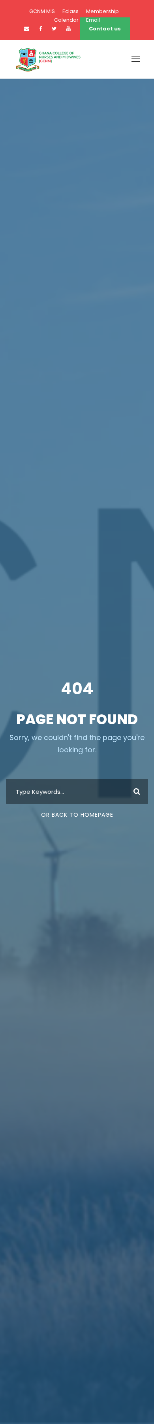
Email (93, 20)
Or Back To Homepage (77, 815)
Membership (102, 11)
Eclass (70, 11)
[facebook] (40, 28)
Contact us (105, 28)
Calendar (66, 20)
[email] (26, 28)
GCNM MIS (42, 11)
